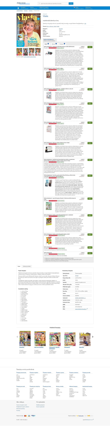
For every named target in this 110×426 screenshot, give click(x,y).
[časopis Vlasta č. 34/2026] (28, 30)
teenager (84, 380)
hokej (57, 379)
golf (57, 378)
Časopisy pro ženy (47, 386)
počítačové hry (72, 377)
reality (31, 380)
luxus (17, 389)
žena (48, 26)
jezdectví (57, 380)
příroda (31, 393)
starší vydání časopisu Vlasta (30, 56)
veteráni (18, 380)
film (43, 377)
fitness (57, 375)
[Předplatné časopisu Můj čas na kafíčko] (40, 338)
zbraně (70, 379)
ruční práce (32, 394)
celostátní (58, 389)
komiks (84, 375)
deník (57, 391)
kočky (84, 374)
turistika (57, 381)
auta (17, 374)
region (57, 394)
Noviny (33, 8)
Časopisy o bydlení (34, 372)
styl (17, 393)
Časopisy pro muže (20, 386)
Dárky (80, 8)
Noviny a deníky (59, 386)
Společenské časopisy (87, 386)
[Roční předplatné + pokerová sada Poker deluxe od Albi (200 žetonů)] (49, 53)
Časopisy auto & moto (21, 372)
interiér (31, 379)
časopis (76, 275)
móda (58, 26)
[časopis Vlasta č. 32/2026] (25, 51)
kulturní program (46, 381)
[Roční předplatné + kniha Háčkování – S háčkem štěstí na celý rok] (49, 95)
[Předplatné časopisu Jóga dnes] (85, 338)
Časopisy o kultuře (47, 372)
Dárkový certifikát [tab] (27, 266)
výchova (44, 396)
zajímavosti (85, 395)
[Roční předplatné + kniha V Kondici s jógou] (49, 74)
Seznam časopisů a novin (21, 405)
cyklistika (58, 374)
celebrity (84, 389)
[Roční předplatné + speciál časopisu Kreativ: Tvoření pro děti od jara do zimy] (49, 206)
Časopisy (24, 8)
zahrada (31, 381)
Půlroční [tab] (54, 44)
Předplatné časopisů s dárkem (22, 406)
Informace (89, 8)
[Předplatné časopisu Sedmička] (25, 338)
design (31, 377)
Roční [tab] (47, 44)
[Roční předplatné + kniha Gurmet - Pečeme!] (49, 109)
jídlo (44, 388)
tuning (17, 379)
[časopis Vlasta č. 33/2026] (19, 51)
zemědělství (71, 396)
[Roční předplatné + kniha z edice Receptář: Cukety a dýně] (49, 240)
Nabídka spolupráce (40, 405)
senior (84, 393)
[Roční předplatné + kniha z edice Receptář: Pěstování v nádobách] (49, 221)
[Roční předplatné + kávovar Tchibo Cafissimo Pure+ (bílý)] (49, 149)
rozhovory (51, 26)
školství (70, 394)
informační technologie (73, 392)
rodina (44, 393)
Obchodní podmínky (20, 408)
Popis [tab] (19, 266)
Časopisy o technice (73, 372)
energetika (71, 391)
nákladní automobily (20, 378)
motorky (18, 377)
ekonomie (71, 389)
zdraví (55, 26)
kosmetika (45, 389)
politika (57, 393)
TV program (32, 395)
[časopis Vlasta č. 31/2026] (31, 51)
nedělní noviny (59, 392)
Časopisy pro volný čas (35, 386)
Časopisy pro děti (86, 372)
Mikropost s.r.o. (89, 419)
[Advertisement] (55, 362)
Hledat (71, 3)
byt (30, 375)
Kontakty (18, 410)
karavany (18, 375)
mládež (84, 377)
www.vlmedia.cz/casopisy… (81, 309)
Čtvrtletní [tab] (62, 44)
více (85, 23)
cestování (31, 388)
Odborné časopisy (44, 8)
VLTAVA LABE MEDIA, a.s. (80, 298)
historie (44, 379)
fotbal (57, 377)
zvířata (84, 381)
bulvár (57, 388)
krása (44, 391)
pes (83, 378)
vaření (44, 395)
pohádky (84, 379)
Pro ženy (30, 10)
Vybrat (90, 47)
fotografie (45, 378)
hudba (44, 380)
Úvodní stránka (20, 10)
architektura (32, 374)
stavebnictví (71, 393)
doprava (71, 388)
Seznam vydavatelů (40, 406)
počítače (71, 375)
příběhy (31, 392)
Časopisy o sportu (60, 372)
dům (31, 378)
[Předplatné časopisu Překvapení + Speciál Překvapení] (55, 338)
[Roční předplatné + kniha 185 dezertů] (49, 128)
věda (70, 378)
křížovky (31, 391)
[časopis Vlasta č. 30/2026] (38, 51)
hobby (31, 389)
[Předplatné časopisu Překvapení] (70, 338)
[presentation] (17, 336)
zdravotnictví (71, 395)
